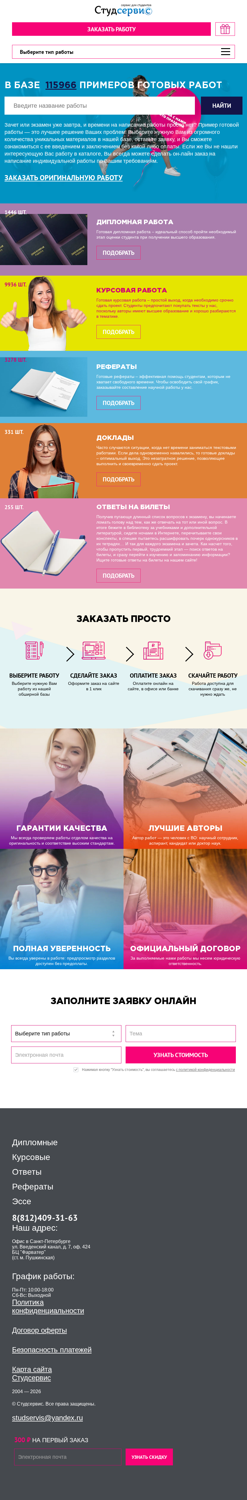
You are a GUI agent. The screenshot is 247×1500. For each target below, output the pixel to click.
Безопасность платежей (52, 1350)
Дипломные (35, 1142)
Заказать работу (111, 29)
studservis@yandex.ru (47, 1418)
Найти (221, 106)
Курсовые (31, 1157)
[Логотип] (123, 10)
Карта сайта (32, 1369)
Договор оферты (39, 1330)
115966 (61, 86)
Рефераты (32, 1187)
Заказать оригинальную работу (64, 177)
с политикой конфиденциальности (205, 1070)
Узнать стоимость (181, 1055)
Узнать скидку (149, 1457)
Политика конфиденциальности (48, 1306)
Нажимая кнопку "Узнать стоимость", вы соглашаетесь (158, 1070)
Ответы (27, 1172)
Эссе (21, 1201)
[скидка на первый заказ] (225, 29)
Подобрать (118, 253)
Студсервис (31, 1378)
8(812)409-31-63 (45, 1217)
